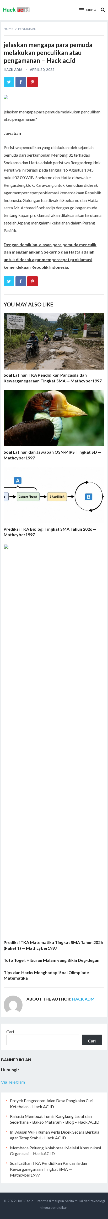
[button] (87, 10)
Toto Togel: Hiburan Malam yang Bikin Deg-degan (51, 960)
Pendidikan (27, 29)
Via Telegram (13, 1081)
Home (8, 29)
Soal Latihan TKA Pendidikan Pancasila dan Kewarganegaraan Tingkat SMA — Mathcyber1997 (48, 1169)
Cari (10, 1031)
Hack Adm (13, 70)
